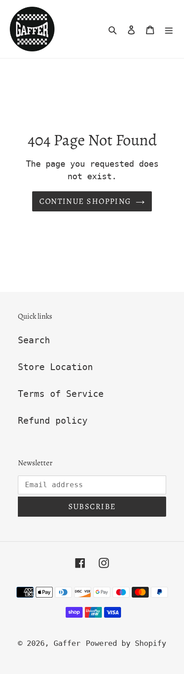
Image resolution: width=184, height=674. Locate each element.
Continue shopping (85, 201)
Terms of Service (61, 393)
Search (34, 340)
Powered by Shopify (126, 643)
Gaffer (67, 643)
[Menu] (168, 29)
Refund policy (53, 420)
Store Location (55, 367)
